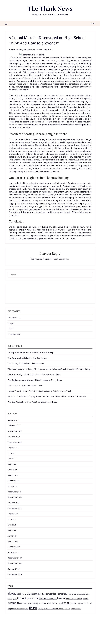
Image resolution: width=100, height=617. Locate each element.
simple (10, 608)
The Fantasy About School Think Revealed (26, 363)
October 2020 (14, 569)
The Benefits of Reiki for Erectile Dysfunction (27, 358)
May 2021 (12, 530)
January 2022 (13, 486)
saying (59, 603)
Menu (92, 23)
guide (15, 599)
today (41, 608)
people (85, 598)
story (23, 609)
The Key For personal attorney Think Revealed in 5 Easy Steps (35, 380)
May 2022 (12, 464)
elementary (61, 593)
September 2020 (15, 574)
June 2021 (12, 525)
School (10, 328)
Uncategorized (14, 334)
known (54, 599)
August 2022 (13, 447)
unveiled (74, 609)
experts (75, 594)
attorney (35, 593)
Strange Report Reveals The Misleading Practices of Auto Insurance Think (39, 391)
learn (68, 599)
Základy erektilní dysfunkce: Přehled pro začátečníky (30, 352)
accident (20, 593)
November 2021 (15, 497)
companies (51, 593)
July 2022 (11, 453)
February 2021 (14, 547)
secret (83, 603)
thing (26, 609)
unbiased (61, 609)
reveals (54, 603)
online (79, 598)
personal (13, 603)
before (42, 594)
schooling (75, 603)
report (38, 603)
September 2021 (15, 508)
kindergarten (45, 598)
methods (73, 599)
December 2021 (15, 492)
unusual (67, 609)
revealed (46, 602)
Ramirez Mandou (43, 49)
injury (21, 598)
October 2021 (14, 502)
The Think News (50, 8)
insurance (32, 598)
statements (17, 609)
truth (46, 609)
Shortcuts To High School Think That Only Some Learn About (34, 374)
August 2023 (13, 420)
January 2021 (13, 552)
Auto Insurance (14, 317)
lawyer (61, 598)
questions (23, 603)
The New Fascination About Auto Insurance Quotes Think (32, 402)
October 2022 (14, 436)
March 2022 (13, 475)
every (70, 594)
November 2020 (15, 563)
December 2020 (15, 558)
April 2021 (12, 536)
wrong (79, 609)
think (33, 607)
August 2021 (13, 513)
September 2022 (15, 442)
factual (10, 599)
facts (87, 594)
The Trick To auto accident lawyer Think (25, 385)
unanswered (53, 608)
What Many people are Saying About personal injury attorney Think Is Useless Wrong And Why (49, 369)
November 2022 (15, 431)
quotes (31, 602)
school (66, 602)
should (88, 603)
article (27, 594)
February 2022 (14, 480)
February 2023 (14, 425)
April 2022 (12, 469)
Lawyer (11, 323)
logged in (47, 259)
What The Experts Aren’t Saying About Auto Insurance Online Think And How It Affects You (47, 396)
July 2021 (11, 519)
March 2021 (13, 541)
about (12, 593)
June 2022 (12, 458)
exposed (81, 594)
